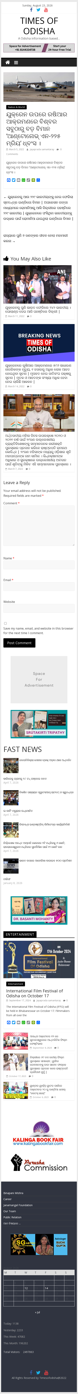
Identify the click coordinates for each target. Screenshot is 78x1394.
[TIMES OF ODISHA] (7, 62)
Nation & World (16, 107)
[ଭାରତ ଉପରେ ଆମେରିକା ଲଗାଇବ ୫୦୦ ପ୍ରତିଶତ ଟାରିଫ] (11, 860)
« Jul (37, 1312)
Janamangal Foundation (18, 1205)
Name (8, 558)
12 (26, 1288)
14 (46, 1288)
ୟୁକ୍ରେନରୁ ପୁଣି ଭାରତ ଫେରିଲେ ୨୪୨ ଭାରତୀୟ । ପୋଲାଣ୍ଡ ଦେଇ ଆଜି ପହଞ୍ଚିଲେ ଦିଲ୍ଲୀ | (38, 309)
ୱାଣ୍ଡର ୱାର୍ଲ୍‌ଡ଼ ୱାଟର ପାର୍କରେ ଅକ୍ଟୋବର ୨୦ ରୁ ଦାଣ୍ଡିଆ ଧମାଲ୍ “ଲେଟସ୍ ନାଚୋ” (48, 1089)
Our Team (9, 1211)
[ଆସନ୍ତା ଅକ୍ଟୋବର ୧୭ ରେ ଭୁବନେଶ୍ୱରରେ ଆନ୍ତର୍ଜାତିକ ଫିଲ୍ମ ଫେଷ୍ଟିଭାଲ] (15, 1034)
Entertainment (15, 984)
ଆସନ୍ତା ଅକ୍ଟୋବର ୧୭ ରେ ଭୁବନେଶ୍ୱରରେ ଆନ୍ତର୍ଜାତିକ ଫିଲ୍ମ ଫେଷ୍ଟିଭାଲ (48, 1039)
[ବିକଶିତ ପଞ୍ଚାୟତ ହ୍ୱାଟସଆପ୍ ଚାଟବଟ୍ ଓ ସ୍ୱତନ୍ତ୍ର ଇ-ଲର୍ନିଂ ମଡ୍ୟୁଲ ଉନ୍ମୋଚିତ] (11, 792)
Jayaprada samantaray (42, 149)
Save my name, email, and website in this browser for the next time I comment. (38, 630)
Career (7, 1199)
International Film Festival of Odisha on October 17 (34, 993)
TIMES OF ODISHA (39, 26)
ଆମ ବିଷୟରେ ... (12, 1223)
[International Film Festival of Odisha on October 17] (39, 943)
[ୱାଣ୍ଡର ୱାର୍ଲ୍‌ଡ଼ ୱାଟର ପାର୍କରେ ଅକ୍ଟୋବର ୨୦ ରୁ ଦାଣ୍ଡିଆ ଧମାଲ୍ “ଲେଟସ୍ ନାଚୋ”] (15, 1084)
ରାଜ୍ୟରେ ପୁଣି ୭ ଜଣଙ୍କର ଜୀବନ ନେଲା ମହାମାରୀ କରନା (35, 238)
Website (9, 602)
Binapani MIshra (13, 1193)
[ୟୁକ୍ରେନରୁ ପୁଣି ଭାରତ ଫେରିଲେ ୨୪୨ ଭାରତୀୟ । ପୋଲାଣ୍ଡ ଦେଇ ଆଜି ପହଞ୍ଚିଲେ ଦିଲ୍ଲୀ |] (37, 267)
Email (8, 580)
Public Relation (12, 1217)
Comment (11, 503)
